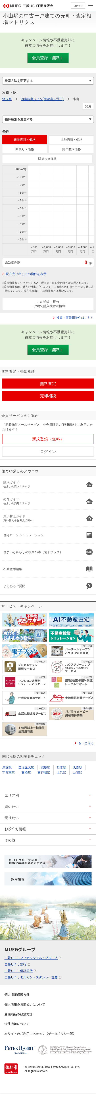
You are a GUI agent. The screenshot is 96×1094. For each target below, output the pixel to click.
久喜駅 (77, 767)
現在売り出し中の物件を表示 (26, 274)
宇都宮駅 (8, 772)
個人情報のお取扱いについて (24, 1004)
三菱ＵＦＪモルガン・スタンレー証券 (31, 977)
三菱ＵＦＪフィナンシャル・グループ (31, 957)
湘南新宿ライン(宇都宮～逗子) (42, 99)
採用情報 (18, 879)
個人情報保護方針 (16, 994)
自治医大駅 (26, 767)
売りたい (11, 818)
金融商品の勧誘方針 (18, 1014)
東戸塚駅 (44, 772)
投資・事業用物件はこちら (75, 317)
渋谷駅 (45, 767)
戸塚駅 (7, 767)
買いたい (11, 807)
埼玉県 (7, 99)
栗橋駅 (26, 772)
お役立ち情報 (15, 829)
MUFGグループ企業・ (27, 861)
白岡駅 (77, 772)
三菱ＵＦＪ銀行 (15, 964)
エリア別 (11, 795)
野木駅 (61, 767)
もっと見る (86, 743)
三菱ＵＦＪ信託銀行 (18, 970)
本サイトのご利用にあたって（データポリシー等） (40, 1033)
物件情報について (16, 1024)
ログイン (78, 5)
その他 (9, 840)
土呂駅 (61, 772)
